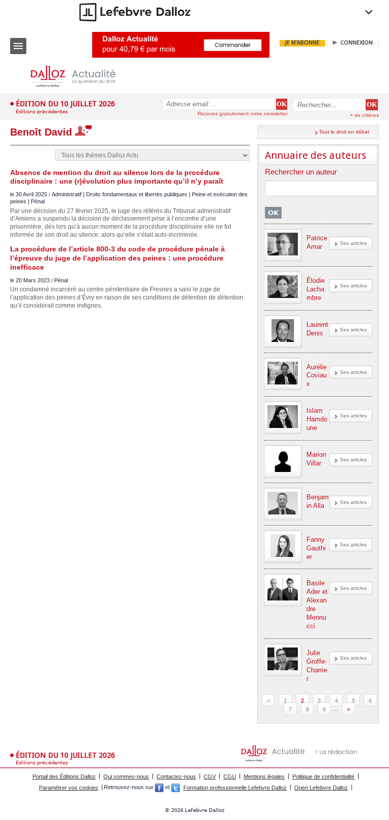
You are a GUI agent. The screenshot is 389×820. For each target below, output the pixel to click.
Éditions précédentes (42, 111)
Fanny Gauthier (316, 548)
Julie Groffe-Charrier (316, 665)
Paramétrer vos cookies (68, 788)
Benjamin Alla (317, 501)
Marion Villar (316, 459)
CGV (210, 776)
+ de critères (364, 115)
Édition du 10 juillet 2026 (65, 103)
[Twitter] (175, 788)
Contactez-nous (176, 776)
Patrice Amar (316, 242)
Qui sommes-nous (126, 776)
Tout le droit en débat (344, 132)
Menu (18, 46)
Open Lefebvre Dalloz (321, 788)
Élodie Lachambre (315, 289)
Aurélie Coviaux (316, 375)
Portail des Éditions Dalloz (64, 776)
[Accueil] (81, 77)
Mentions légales (264, 776)
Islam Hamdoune (316, 419)
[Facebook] (159, 788)
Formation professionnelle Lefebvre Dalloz (235, 788)
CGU (229, 776)
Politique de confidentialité (323, 776)
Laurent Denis (317, 329)
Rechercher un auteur (301, 172)
